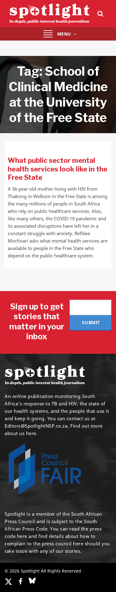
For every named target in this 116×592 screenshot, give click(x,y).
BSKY (32, 580)
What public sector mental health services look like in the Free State (57, 168)
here (22, 536)
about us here (20, 433)
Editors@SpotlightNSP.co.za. (37, 426)
